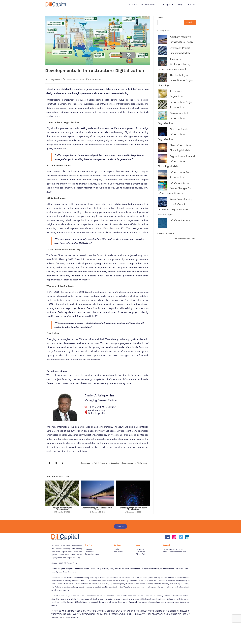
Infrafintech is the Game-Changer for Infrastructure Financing (174, 188)
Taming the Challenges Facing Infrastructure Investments (174, 64)
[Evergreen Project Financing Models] (162, 50)
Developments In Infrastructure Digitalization (173, 118)
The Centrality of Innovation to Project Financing (176, 80)
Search (160, 18)
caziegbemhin (55, 80)
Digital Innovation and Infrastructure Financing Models (176, 161)
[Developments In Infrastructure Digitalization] (162, 115)
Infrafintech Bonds (180, 220)
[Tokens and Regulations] (162, 93)
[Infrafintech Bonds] (162, 223)
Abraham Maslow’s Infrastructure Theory (97, 508)
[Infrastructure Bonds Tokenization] (162, 174)
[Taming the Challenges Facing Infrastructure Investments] (162, 61)
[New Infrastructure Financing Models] (162, 147)
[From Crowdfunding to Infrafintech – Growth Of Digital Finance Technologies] (162, 202)
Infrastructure (95, 80)
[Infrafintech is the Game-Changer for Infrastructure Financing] (162, 186)
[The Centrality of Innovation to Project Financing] (162, 77)
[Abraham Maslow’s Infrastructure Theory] (162, 39)
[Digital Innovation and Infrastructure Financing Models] (162, 158)
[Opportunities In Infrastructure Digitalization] (162, 131)
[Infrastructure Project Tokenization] (162, 104)
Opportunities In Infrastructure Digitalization (133, 508)
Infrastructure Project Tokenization (62, 508)
